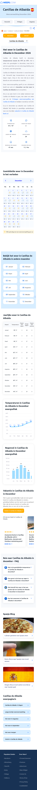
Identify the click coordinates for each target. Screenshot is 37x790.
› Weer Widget (23, 770)
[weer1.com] (7, 2)
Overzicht (7, 22)
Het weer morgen (10, 732)
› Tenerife (6, 766)
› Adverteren (23, 766)
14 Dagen (19, 22)
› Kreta (6, 770)
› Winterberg (7, 762)
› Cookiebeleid (23, 786)
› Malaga (6, 774)
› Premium (22, 762)
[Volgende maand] (31, 180)
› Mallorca (7, 778)
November (10, 36)
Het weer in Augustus (11, 719)
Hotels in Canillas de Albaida (13, 511)
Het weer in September (12, 725)
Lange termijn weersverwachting (15, 712)
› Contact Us (22, 774)
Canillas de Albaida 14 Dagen (14, 705)
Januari (26, 36)
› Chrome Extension (25, 758)
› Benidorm (7, 758)
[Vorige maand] (6, 180)
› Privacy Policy (23, 782)
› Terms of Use (23, 778)
